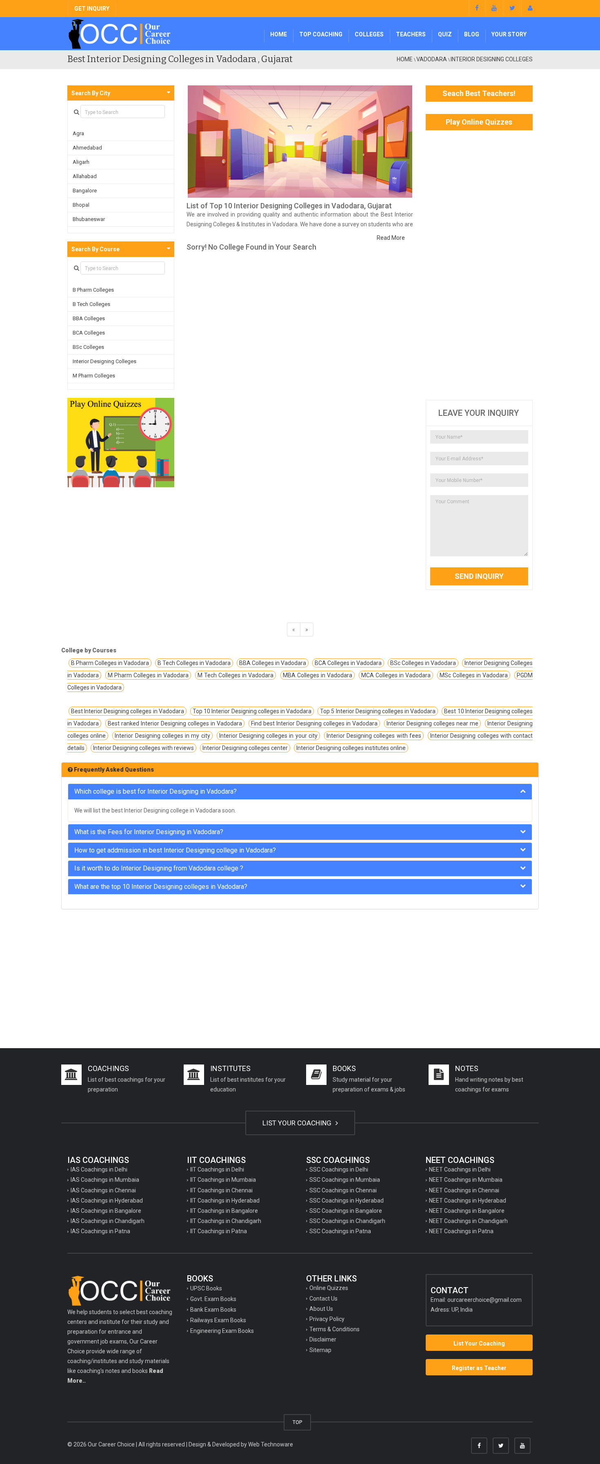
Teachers (411, 34)
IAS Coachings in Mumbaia (105, 1179)
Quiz (445, 34)
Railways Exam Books (218, 1320)
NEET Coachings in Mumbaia (465, 1179)
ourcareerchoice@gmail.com (484, 1300)
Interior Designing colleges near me (432, 723)
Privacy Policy (326, 1319)
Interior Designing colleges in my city (162, 735)
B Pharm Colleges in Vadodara (110, 663)
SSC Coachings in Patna (340, 1231)
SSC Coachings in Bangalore (345, 1210)
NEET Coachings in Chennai (464, 1190)
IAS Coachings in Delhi (99, 1169)
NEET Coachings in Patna (461, 1231)
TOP (297, 1422)
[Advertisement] (479, 265)
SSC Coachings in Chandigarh (347, 1221)
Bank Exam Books (213, 1309)
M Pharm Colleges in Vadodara (148, 675)
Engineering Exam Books (222, 1331)
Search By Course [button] (95, 249)
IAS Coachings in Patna (100, 1231)
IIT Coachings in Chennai (221, 1190)
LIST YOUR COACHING (297, 1123)
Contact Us (323, 1298)
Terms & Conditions (334, 1329)
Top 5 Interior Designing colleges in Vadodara (378, 711)
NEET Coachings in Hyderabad (467, 1200)
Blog (471, 34)
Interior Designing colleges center (245, 748)
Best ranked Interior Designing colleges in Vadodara (175, 723)
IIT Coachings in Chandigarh (225, 1221)
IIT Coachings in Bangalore (224, 1210)
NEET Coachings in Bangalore (466, 1210)
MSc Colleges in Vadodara (474, 675)
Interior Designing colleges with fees (374, 735)
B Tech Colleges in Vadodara (194, 663)
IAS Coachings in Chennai (103, 1190)
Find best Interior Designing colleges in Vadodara (314, 723)
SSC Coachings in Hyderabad (346, 1200)
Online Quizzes (328, 1288)
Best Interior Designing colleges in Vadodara (127, 711)
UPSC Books (206, 1288)
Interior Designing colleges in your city (268, 735)
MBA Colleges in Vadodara (317, 675)
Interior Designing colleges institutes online (351, 748)
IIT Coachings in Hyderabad (225, 1200)
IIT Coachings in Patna (218, 1231)
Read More (391, 237)
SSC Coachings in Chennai (343, 1190)
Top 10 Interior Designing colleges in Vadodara (252, 711)
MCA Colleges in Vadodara (396, 675)
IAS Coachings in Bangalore (106, 1210)
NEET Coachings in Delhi (460, 1169)
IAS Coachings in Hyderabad (107, 1200)
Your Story (509, 34)
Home (278, 34)
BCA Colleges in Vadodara (348, 663)
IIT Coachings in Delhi (217, 1169)
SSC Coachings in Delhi (338, 1169)
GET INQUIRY (91, 8)
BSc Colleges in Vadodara (423, 663)
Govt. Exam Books (213, 1299)
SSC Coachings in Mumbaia (344, 1179)
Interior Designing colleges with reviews (143, 748)
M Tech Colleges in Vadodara (235, 675)
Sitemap (320, 1350)
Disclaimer (322, 1339)
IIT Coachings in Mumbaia (223, 1179)
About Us (321, 1309)
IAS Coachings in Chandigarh (107, 1221)
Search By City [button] (90, 93)
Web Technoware (270, 1444)
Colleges (369, 34)
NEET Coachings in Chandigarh (468, 1221)
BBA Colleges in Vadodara (272, 663)
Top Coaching (320, 34)
